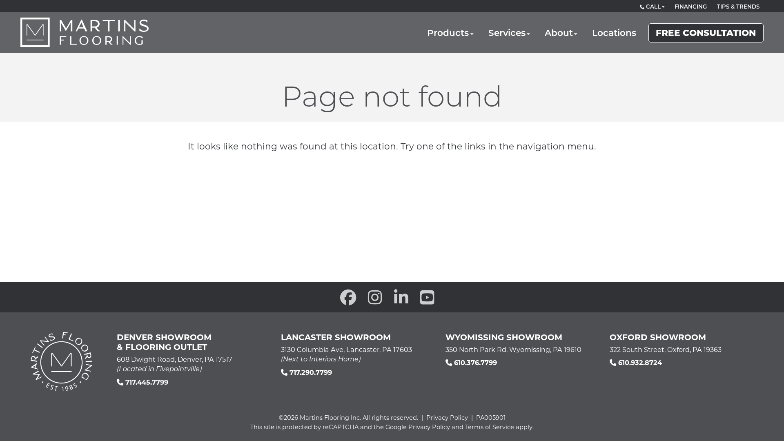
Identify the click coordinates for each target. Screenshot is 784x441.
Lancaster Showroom (336, 337)
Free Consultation (706, 32)
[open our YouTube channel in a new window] (427, 297)
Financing (691, 6)
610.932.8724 (639, 362)
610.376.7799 (474, 362)
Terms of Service (489, 427)
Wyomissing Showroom (503, 337)
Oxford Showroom (658, 337)
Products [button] (448, 32)
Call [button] (652, 6)
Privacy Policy (447, 417)
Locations (614, 32)
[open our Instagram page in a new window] (375, 297)
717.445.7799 (145, 382)
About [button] (559, 32)
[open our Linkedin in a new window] (401, 297)
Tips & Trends (738, 6)
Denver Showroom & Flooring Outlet (164, 342)
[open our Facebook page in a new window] (348, 297)
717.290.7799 (309, 372)
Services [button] (507, 32)
